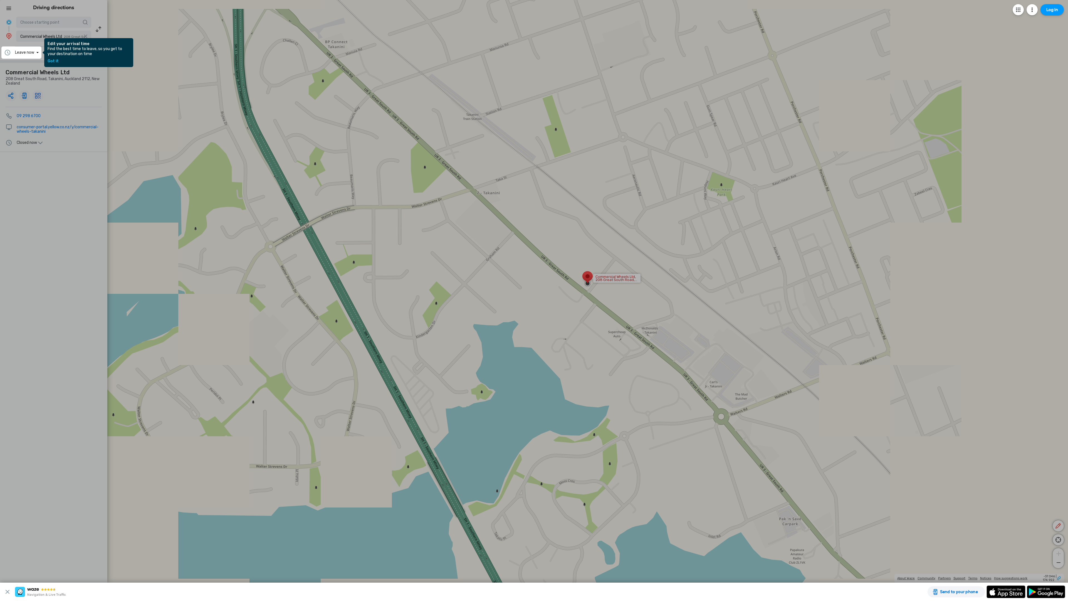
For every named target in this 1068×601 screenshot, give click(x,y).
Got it (53, 61)
